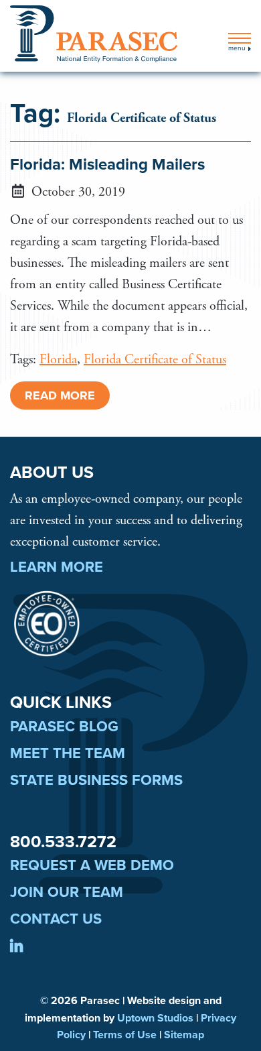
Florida (58, 359)
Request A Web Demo (92, 865)
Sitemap (184, 1035)
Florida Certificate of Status (155, 359)
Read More (60, 395)
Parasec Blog (64, 726)
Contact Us (56, 919)
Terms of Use (125, 1035)
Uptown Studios (155, 1018)
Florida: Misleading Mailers (107, 165)
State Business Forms (96, 780)
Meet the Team (67, 753)
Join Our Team (66, 892)
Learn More (56, 567)
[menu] (239, 38)
